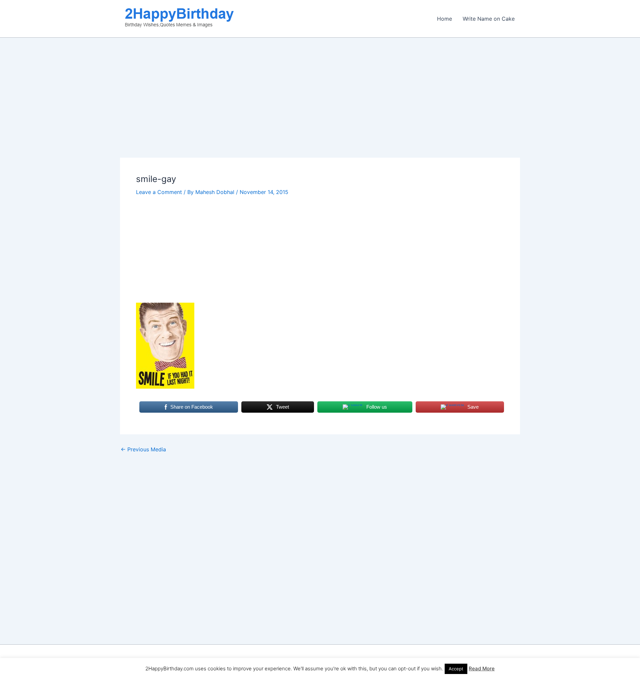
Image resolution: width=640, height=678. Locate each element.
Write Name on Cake (489, 18)
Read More (482, 668)
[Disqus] (320, 537)
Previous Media (143, 449)
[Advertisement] (320, 108)
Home (444, 18)
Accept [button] (456, 668)
